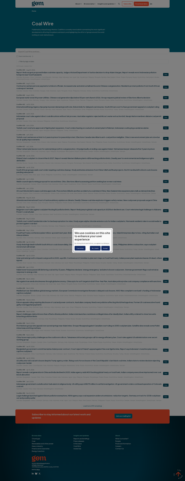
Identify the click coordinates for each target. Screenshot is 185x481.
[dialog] (92, 240)
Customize (80, 248)
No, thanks (95, 248)
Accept (105, 248)
